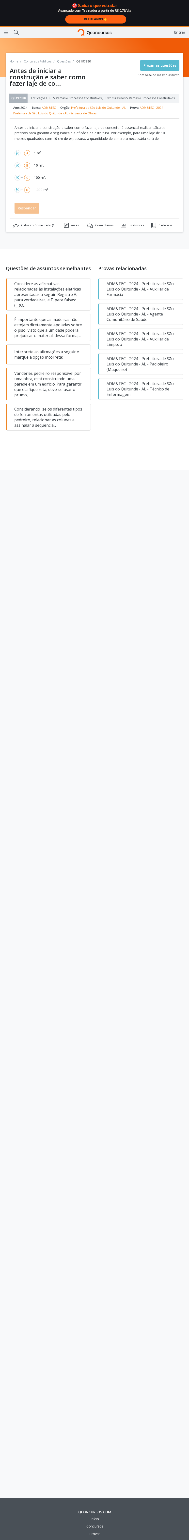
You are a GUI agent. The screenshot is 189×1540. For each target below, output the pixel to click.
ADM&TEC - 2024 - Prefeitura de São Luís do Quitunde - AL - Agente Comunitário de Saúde (140, 314)
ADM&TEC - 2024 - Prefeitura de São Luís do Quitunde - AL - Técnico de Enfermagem (140, 389)
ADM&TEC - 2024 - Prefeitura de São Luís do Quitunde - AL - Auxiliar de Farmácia (140, 289)
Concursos (94, 1526)
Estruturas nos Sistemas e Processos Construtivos (140, 98)
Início (95, 1518)
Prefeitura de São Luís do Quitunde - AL (98, 108)
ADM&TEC (49, 108)
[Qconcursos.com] (94, 32)
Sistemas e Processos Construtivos (78, 98)
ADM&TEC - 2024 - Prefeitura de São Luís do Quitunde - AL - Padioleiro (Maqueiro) (140, 364)
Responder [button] (27, 208)
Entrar (179, 32)
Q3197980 (18, 98)
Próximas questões (159, 65)
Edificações (39, 98)
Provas (94, 1533)
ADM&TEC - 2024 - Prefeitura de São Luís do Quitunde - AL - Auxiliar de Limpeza (140, 339)
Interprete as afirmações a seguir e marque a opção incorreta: (46, 354)
